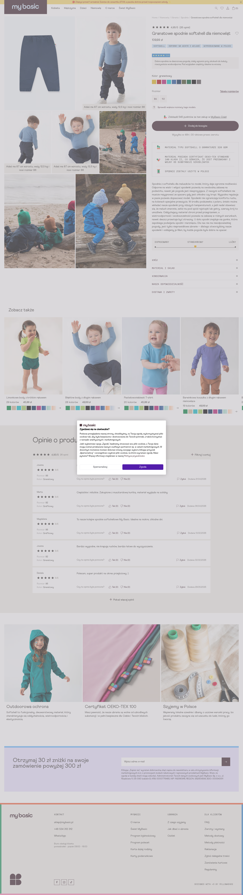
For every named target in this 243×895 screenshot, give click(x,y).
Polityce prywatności (134, 456)
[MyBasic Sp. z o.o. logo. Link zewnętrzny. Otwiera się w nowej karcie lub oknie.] (88, 425)
